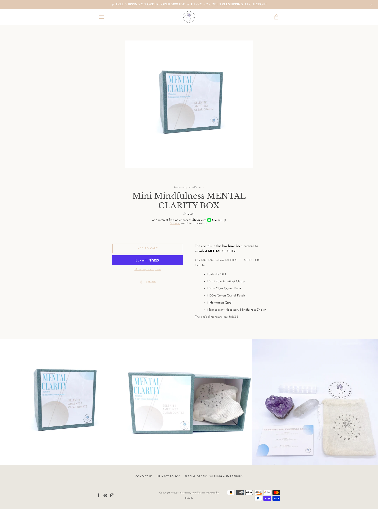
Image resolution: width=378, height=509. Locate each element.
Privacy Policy (169, 476)
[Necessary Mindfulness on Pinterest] (105, 495)
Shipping (175, 223)
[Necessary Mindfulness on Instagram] (112, 495)
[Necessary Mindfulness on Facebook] (98, 495)
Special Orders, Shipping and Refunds (214, 476)
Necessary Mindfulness (192, 493)
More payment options (147, 269)
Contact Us (144, 476)
